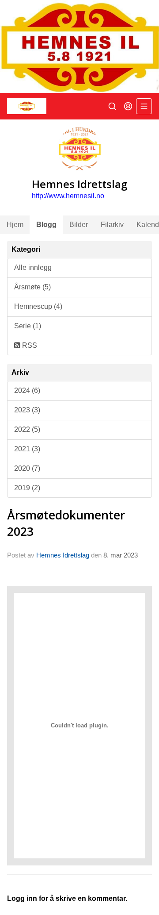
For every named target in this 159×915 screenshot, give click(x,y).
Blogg (46, 224)
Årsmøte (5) (32, 287)
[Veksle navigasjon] (144, 106)
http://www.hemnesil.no (68, 196)
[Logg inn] (128, 106)
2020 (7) (27, 468)
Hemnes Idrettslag (62, 555)
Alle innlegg (33, 267)
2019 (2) (27, 488)
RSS (28, 345)
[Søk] (112, 106)
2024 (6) (27, 390)
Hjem (15, 224)
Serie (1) (27, 326)
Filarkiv (112, 224)
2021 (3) (27, 449)
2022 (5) (27, 429)
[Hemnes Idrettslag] (79, 46)
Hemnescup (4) (38, 306)
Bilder (78, 224)
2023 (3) (27, 410)
